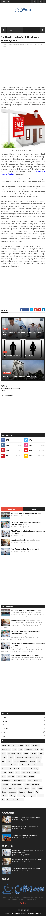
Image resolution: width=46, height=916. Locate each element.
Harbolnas (32, 761)
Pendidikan (5, 784)
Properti (4, 47)
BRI (42, 749)
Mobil (3, 776)
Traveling (40, 796)
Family (41, 753)
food (3, 761)
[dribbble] (41, 1)
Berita (14, 749)
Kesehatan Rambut (27, 769)
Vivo (3, 800)
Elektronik (33, 753)
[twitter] (35, 1)
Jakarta (29, 44)
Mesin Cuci (36, 773)
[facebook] (32, 1)
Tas (37, 792)
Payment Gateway (7, 780)
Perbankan (27, 784)
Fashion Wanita (29, 757)
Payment (31, 776)
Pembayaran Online (19, 780)
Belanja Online (6, 749)
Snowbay (30, 792)
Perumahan (35, 784)
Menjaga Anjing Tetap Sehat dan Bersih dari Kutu (25, 826)
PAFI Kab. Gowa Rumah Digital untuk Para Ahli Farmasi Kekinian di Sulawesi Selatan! (26, 523)
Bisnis (17, 44)
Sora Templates (16, 913)
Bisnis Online (28, 749)
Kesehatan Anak (14, 769)
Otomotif (19, 776)
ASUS (27, 745)
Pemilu (29, 780)
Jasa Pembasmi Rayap (26, 765)
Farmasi (4, 757)
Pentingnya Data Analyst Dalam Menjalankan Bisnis (26, 817)
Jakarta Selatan (38, 44)
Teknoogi (5, 729)
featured (38, 757)
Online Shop (11, 776)
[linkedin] (44, 1)
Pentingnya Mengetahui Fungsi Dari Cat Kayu (24, 835)
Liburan (4, 773)
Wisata (4, 736)
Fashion (5, 721)
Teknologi (4, 796)
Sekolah (40, 788)
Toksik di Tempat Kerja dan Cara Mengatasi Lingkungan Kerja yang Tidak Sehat (22, 333)
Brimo (3, 753)
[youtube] (38, 1)
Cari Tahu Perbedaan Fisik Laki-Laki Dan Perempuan (18, 355)
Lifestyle (11, 773)
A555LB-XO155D (6, 745)
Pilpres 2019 (12, 788)
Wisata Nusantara (18, 800)
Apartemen (7, 373)
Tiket (19, 796)
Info (5, 352)
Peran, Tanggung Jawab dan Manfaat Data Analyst (25, 549)
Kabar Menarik (38, 765)
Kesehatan (5, 769)
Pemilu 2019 (37, 780)
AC (14, 745)
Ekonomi (23, 44)
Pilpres (4, 788)
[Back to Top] (28, 910)
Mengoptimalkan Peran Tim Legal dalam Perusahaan (25, 540)
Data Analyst (11, 753)
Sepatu (4, 792)
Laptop (36, 769)
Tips (8, 47)
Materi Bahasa (26, 773)
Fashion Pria (19, 757)
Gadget (9, 761)
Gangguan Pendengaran (20, 761)
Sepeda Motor (12, 792)
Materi (17, 773)
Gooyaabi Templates (35, 913)
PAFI (25, 776)
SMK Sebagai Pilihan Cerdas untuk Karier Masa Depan (26, 513)
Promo (20, 788)
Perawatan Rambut (16, 784)
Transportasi (31, 796)
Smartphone (22, 792)
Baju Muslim (35, 745)
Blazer (36, 749)
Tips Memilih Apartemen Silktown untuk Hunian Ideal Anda (20, 376)
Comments (34, 509)
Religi (33, 788)
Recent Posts (11, 509)
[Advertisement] (23, 67)
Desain (19, 753)
